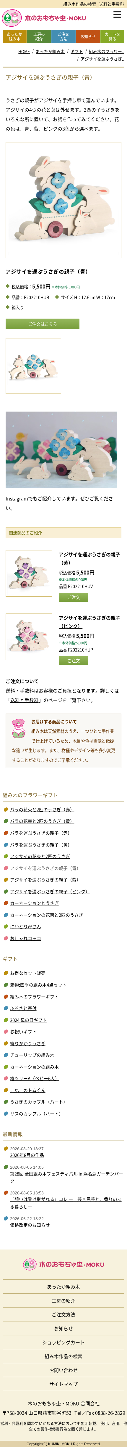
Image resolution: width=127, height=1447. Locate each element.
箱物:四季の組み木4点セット (38, 985)
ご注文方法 (63, 1314)
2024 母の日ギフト (28, 1020)
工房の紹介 (63, 1300)
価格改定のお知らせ (30, 1225)
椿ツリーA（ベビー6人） (34, 1078)
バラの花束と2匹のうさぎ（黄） (42, 821)
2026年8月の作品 (27, 1155)
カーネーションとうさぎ (34, 903)
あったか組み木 (50, 51)
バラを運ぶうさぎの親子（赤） (41, 833)
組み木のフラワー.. (106, 51)
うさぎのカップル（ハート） (39, 1102)
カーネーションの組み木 (34, 1067)
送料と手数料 (111, 4)
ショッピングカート (63, 1342)
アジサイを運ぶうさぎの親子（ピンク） (50, 891)
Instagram (17, 498)
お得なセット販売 (27, 973)
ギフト (77, 51)
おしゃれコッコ (25, 938)
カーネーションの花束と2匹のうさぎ (46, 915)
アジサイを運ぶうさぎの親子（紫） (45, 879)
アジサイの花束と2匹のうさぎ (40, 856)
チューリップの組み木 (32, 1055)
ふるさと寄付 (23, 1008)
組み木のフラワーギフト (34, 996)
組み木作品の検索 (79, 4)
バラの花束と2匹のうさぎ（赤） (42, 809)
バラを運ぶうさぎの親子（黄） (41, 844)
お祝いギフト (23, 1031)
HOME (24, 51)
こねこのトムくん (27, 1090)
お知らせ (63, 1328)
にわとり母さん (25, 926)
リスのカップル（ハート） (36, 1113)
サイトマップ (63, 1383)
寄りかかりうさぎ (27, 1043)
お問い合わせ (63, 1370)
